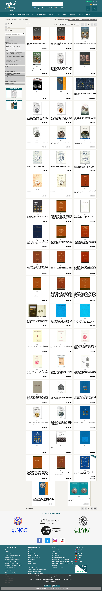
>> (95, 24)
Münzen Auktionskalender (34, 571)
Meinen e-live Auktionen (34, 557)
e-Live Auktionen (39, 14)
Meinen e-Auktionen (33, 555)
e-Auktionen (23, 14)
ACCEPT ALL (47, 585)
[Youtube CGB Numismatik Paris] (62, 540)
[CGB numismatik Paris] (11, 11)
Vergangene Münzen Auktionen (13, 563)
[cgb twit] (93, 2)
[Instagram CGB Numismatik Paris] (54, 540)
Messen (73, 14)
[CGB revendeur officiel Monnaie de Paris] (51, 531)
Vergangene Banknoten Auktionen (13, 565)
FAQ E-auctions (56, 555)
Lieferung (30, 561)
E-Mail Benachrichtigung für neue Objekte (84, 19)
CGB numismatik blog (10, 572)
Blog (81, 14)
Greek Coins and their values (13, 46)
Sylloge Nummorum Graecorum (13, 50)
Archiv (52, 14)
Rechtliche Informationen (58, 567)
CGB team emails (56, 551)
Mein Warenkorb (32, 553)
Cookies (54, 571)
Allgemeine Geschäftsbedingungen (60, 559)
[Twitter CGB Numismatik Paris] (47, 540)
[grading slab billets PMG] (82, 531)
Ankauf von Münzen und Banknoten (37, 569)
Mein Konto (31, 551)
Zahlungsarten (32, 563)
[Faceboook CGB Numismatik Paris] (39, 540)
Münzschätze (8, 569)
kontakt (90, 14)
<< (82, 24)
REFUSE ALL (56, 585)
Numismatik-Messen (10, 567)
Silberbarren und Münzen (11, 561)
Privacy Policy (55, 569)
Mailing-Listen (31, 559)
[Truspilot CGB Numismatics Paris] (89, 2)
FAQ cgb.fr (54, 553)
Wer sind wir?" (55, 550)
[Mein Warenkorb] (88, 10)
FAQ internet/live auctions (58, 557)
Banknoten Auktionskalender (35, 573)
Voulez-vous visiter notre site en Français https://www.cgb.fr (51, 588)
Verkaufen (62, 14)
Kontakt (30, 550)
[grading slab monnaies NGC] (20, 531)
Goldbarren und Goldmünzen (12, 559)
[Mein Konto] (94, 10)
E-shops (11, 14)
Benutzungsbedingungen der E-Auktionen (62, 561)
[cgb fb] (96, 2)
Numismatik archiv (9, 571)
